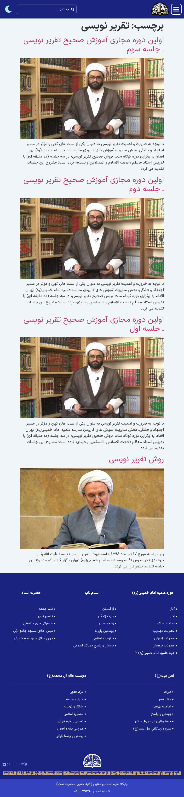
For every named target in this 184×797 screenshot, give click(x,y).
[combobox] (47, 9)
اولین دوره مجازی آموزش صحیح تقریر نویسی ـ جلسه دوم (93, 184)
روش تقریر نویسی (136, 459)
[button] (176, 9)
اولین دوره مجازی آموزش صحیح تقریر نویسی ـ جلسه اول (93, 324)
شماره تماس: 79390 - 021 (92, 791)
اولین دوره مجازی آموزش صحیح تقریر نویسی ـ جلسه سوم (93, 45)
